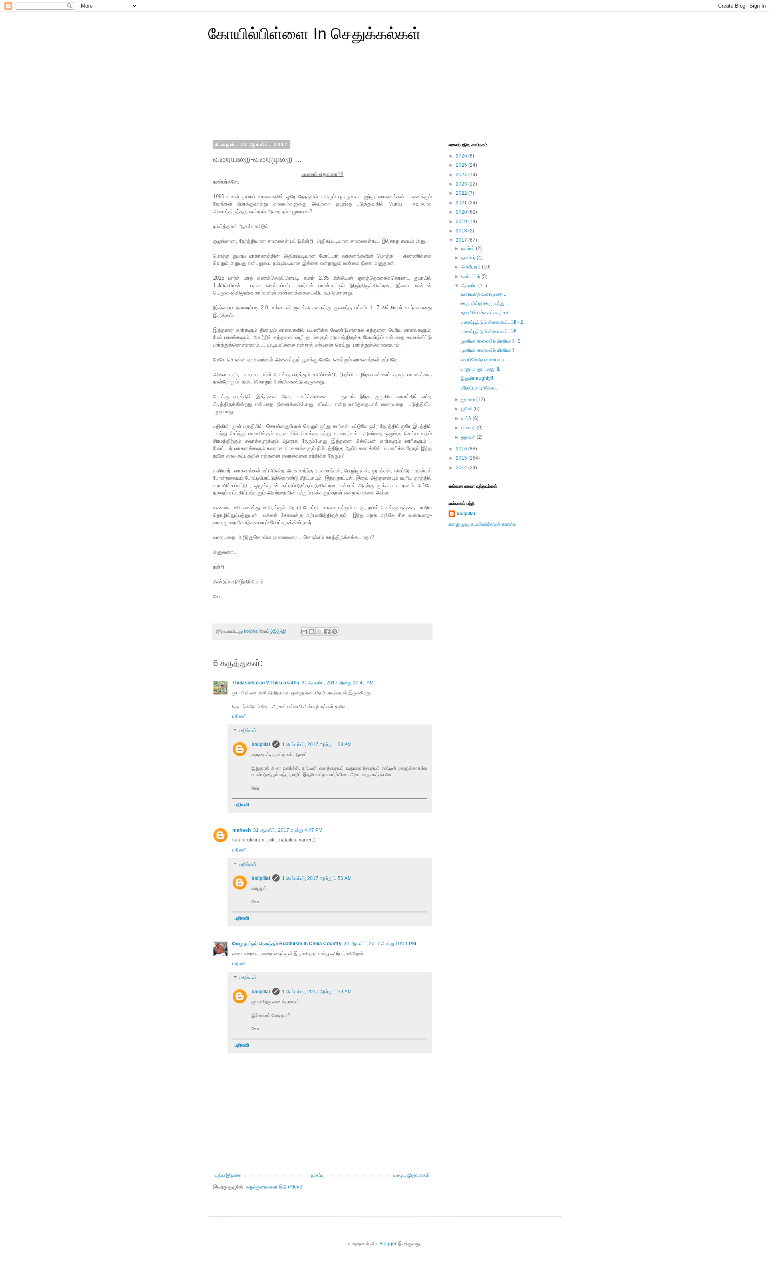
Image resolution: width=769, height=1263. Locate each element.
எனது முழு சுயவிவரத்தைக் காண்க (482, 524)
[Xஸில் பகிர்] (319, 631)
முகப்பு (317, 1175)
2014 (462, 467)
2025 (462, 165)
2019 (462, 221)
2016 (462, 449)
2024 (462, 175)
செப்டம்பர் (471, 276)
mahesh (241, 830)
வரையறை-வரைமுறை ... (484, 294)
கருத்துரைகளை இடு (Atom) (274, 1187)
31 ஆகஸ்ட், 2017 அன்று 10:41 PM (380, 943)
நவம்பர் (469, 257)
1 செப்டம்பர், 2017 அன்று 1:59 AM (317, 992)
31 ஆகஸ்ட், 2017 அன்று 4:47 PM (287, 830)
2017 (462, 240)
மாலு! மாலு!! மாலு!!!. (480, 369)
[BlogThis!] (312, 631)
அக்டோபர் (471, 267)
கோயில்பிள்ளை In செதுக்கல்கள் (314, 33)
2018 (462, 231)
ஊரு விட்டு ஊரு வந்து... (484, 303)
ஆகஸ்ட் (469, 286)
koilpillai (261, 744)
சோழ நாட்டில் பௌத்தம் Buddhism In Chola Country (287, 943)
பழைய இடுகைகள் (411, 1175)
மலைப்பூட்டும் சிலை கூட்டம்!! (488, 331)
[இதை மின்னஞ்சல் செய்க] (304, 631)
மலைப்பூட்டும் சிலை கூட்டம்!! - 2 (492, 322)
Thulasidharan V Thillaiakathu (265, 683)
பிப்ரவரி (469, 427)
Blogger (388, 1244)
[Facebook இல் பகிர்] (327, 631)
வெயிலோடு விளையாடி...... (486, 359)
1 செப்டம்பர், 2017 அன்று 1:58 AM (317, 744)
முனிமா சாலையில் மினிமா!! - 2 (491, 341)
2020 (462, 212)
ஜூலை (468, 399)
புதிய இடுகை (228, 1175)
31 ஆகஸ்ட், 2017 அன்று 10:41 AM (338, 683)
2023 (462, 184)
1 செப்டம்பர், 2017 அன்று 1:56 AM (317, 878)
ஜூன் (467, 409)
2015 (462, 458)
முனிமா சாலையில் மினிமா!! (487, 350)
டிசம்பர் (468, 248)
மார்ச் (467, 418)
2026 (462, 156)
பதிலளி (239, 716)
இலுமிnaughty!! (477, 378)
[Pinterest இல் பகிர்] (334, 631)
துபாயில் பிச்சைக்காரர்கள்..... (488, 312)
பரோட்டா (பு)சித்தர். (479, 388)
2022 (462, 193)
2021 (462, 203)
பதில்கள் (248, 730)
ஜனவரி (469, 437)
